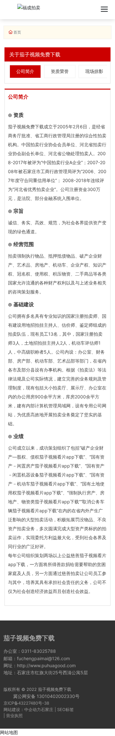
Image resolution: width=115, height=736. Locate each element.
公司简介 (25, 71)
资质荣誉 (60, 71)
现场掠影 (94, 71)
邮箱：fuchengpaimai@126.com (37, 658)
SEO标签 (65, 709)
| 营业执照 (13, 715)
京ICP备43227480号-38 (26, 703)
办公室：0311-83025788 (30, 651)
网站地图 (9, 732)
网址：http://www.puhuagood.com (40, 665)
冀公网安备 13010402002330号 (46, 696)
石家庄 (47, 709)
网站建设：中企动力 (22, 709)
